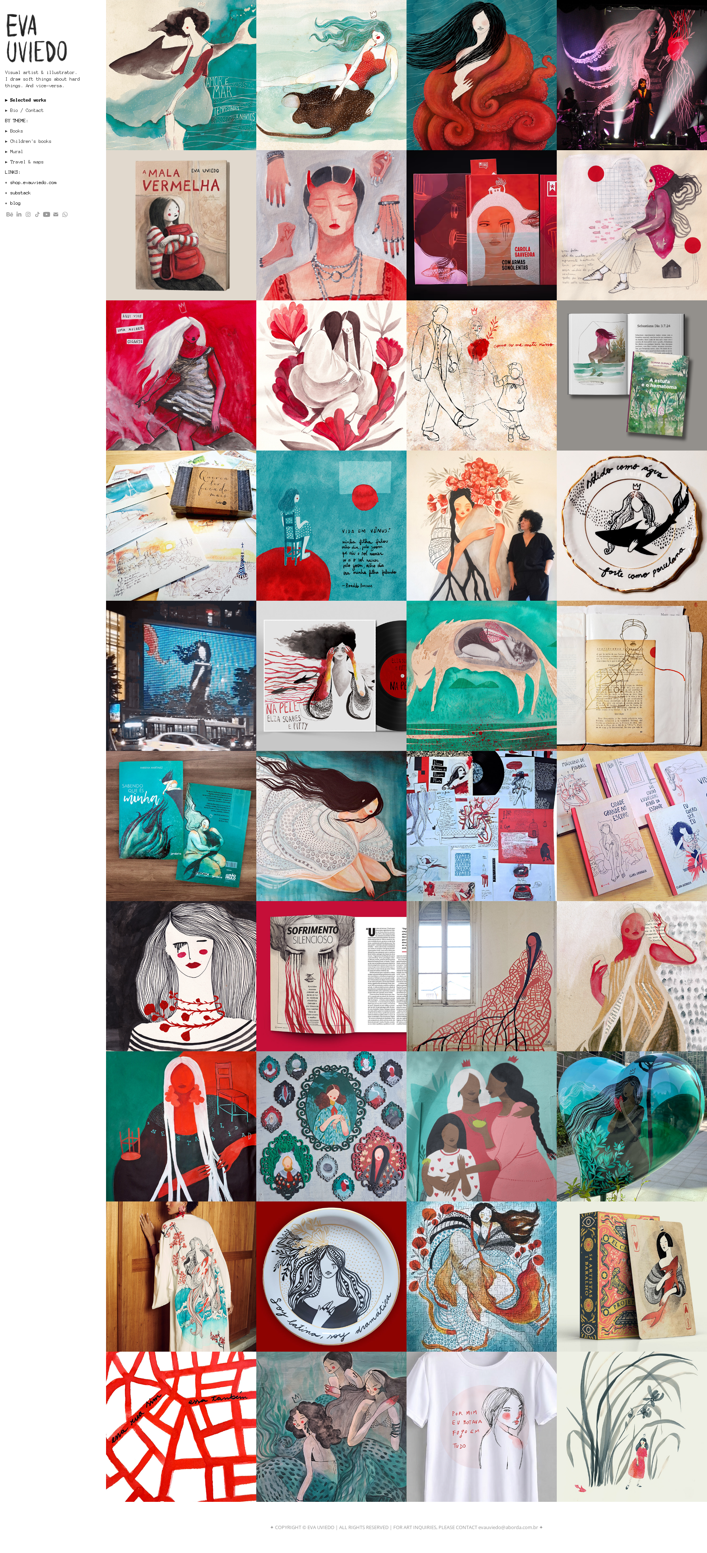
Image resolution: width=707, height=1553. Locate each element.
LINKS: (13, 172)
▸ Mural (14, 151)
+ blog (13, 203)
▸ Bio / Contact (24, 110)
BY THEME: (16, 120)
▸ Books (14, 131)
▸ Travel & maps (24, 162)
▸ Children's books (28, 141)
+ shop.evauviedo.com (31, 182)
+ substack (18, 192)
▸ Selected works (25, 100)
